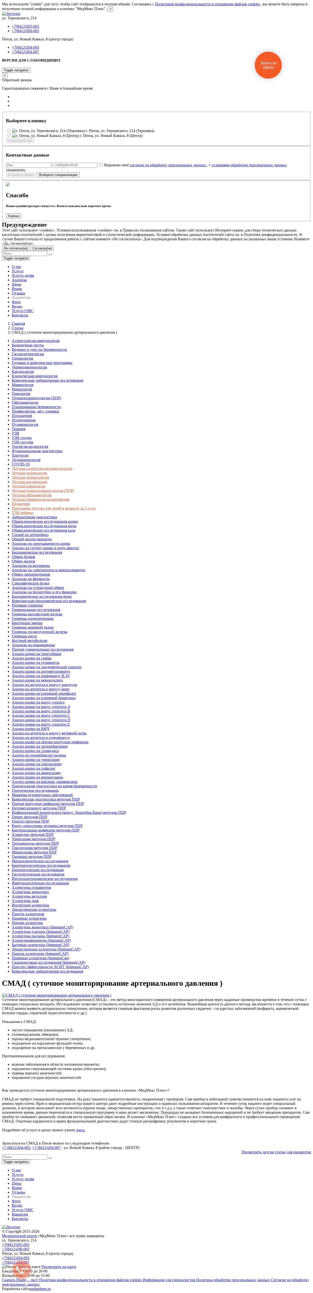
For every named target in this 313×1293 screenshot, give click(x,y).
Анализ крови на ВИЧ (30, 729)
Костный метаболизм (29, 640)
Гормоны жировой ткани (33, 627)
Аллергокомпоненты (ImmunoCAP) (41, 940)
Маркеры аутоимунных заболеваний (42, 795)
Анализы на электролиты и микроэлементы (48, 570)
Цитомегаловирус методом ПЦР (39, 808)
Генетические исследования (35, 790)
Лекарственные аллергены (34, 909)
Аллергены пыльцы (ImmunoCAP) (40, 936)
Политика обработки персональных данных (233, 1280)
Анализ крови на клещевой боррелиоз (44, 698)
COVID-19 (21, 464)
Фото (16, 302)
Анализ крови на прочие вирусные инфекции (50, 742)
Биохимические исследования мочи (42, 596)
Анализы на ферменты (31, 579)
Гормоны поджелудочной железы (39, 632)
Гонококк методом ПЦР (32, 856)
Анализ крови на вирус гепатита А (41, 707)
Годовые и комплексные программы (42, 363)
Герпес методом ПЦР (29, 817)
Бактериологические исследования (41, 865)
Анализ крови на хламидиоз (35, 751)
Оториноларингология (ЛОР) (36, 398)
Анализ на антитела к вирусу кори (40, 689)
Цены (16, 284)
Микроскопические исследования (40, 861)
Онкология (21, 393)
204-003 (23, 1148)
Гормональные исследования (36, 610)
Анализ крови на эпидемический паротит (47, 667)
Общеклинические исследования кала (43, 530)
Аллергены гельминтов (31, 887)
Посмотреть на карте (59, 1267)
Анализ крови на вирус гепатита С (41, 715)
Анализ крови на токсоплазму (37, 764)
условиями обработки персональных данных (249, 165)
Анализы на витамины (31, 565)
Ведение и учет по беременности (39, 349)
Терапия (18, 429)
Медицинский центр (20, 1236)
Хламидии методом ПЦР (33, 834)
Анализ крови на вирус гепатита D (41, 720)
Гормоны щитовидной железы (37, 614)
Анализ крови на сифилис (34, 768)
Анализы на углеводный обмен (38, 588)
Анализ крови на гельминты (35, 662)
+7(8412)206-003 (25, 31)
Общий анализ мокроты (32, 539)
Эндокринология (26, 460)
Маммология (22, 385)
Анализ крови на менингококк (37, 777)
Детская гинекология (29, 473)
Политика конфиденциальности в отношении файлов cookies (91, 1280)
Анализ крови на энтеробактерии (40, 746)
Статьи (17, 328)
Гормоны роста (24, 636)
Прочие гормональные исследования (43, 649)
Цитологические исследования (38, 870)
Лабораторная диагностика (34, 517)
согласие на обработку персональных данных (168, 165)
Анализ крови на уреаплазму (36, 759)
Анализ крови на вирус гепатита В (41, 711)
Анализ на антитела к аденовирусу (41, 737)
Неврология (22, 389)
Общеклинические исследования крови (45, 521)
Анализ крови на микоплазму (36, 773)
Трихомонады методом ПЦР (35, 843)
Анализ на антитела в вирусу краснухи (44, 685)
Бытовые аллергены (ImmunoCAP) (40, 945)
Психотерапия (23, 420)
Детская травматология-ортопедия (40, 499)
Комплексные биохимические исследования (49, 601)
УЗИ (15, 433)
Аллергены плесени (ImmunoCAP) (40, 931)
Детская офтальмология (31, 495)
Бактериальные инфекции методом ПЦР (45, 830)
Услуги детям (23, 275)
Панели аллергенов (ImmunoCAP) (40, 953)
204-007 (54, 1148)
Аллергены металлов (29, 896)
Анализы (19, 280)
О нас (16, 267)
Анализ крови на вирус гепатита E (41, 724)
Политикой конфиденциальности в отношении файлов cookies (208, 4)
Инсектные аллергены (30, 905)
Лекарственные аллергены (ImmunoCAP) (46, 949)
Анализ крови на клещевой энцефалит (44, 693)
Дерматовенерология (29, 367)
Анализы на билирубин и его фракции (44, 592)
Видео (17, 306)
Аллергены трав (25, 901)
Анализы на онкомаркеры (33, 645)
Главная (18, 323)
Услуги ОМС (23, 311)
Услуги (17, 271)
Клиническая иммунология (34, 376)
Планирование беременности (36, 407)
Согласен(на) (42, 248)
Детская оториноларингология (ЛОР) (43, 490)
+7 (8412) (9, 1148)
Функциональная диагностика (37, 451)
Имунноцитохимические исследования (45, 879)
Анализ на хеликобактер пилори (39, 755)
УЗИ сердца (22, 438)
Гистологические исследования (38, 874)
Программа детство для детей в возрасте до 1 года (53, 508)
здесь (80, 1130)
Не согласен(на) (16, 248)
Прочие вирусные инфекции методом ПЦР (48, 804)
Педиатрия (21, 504)
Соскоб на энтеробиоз (30, 535)
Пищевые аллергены (29, 918)
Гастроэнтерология (28, 354)
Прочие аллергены (27, 923)
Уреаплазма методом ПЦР (33, 839)
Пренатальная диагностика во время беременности (54, 786)
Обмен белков (23, 557)
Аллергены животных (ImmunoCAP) (42, 927)
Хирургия (20, 455)
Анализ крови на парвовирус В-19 (40, 676)
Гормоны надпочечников (33, 618)
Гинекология (22, 358)
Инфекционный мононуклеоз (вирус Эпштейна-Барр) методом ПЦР (69, 812)
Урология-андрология (30, 446)
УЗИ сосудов (22, 442)
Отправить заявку (21, 175)
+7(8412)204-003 (25, 47)
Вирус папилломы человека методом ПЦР (47, 826)
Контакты (20, 315)
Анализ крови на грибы (32, 658)
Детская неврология (28, 486)
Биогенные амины (27, 623)
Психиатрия (22, 416)
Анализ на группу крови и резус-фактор (45, 548)
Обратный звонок (16, 65)
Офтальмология (25, 402)
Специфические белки (30, 583)
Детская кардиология (29, 482)
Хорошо (13, 216)
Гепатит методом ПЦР (30, 821)
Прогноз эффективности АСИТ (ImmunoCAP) (50, 967)
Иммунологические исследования (40, 883)
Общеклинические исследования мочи (44, 526)
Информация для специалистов (169, 1280)
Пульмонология (25, 424)
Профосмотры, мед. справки (35, 411)
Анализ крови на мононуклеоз (37, 680)
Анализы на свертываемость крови (41, 543)
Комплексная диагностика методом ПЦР (46, 799)
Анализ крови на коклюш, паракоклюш (45, 782)
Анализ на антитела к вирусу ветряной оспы (49, 733)
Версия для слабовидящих (31, 60)
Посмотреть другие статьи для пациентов (276, 1152)
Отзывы (18, 293)
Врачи (17, 289)
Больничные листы (28, 345)
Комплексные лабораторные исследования (47, 380)
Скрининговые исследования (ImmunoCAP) (48, 962)
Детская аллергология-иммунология (42, 468)
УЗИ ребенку (23, 513)
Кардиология (23, 371)
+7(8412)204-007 (25, 52)
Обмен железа (23, 561)
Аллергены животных (30, 892)
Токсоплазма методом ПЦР (34, 848)
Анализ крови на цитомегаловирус (41, 671)
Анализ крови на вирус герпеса (38, 702)
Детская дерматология (30, 477)
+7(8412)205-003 (25, 26)
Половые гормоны (27, 605)
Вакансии (20, 1214)
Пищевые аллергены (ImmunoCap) (40, 958)
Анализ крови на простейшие (36, 654)
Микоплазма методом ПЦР (34, 852)
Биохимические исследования (37, 552)
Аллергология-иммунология (35, 341)
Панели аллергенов (28, 914)
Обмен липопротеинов (31, 574)
